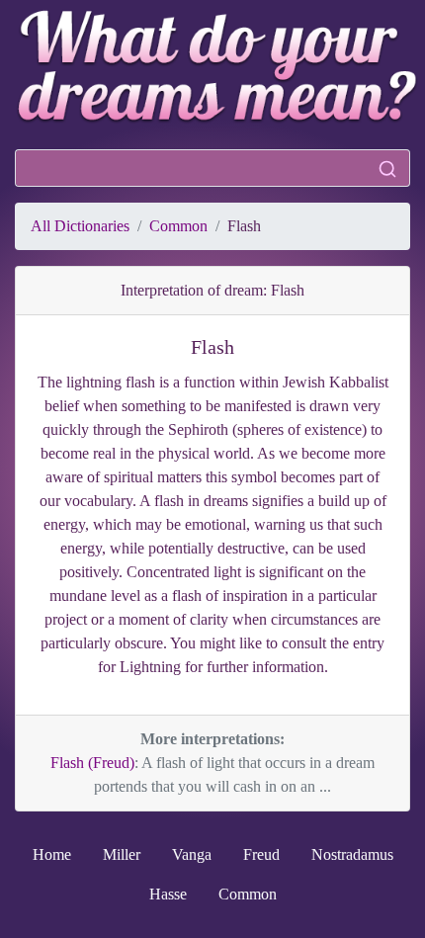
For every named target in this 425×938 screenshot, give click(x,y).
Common (178, 225)
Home (52, 854)
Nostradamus (352, 854)
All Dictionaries (80, 225)
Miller (121, 854)
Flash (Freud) (92, 762)
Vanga (192, 854)
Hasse (168, 894)
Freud (261, 854)
